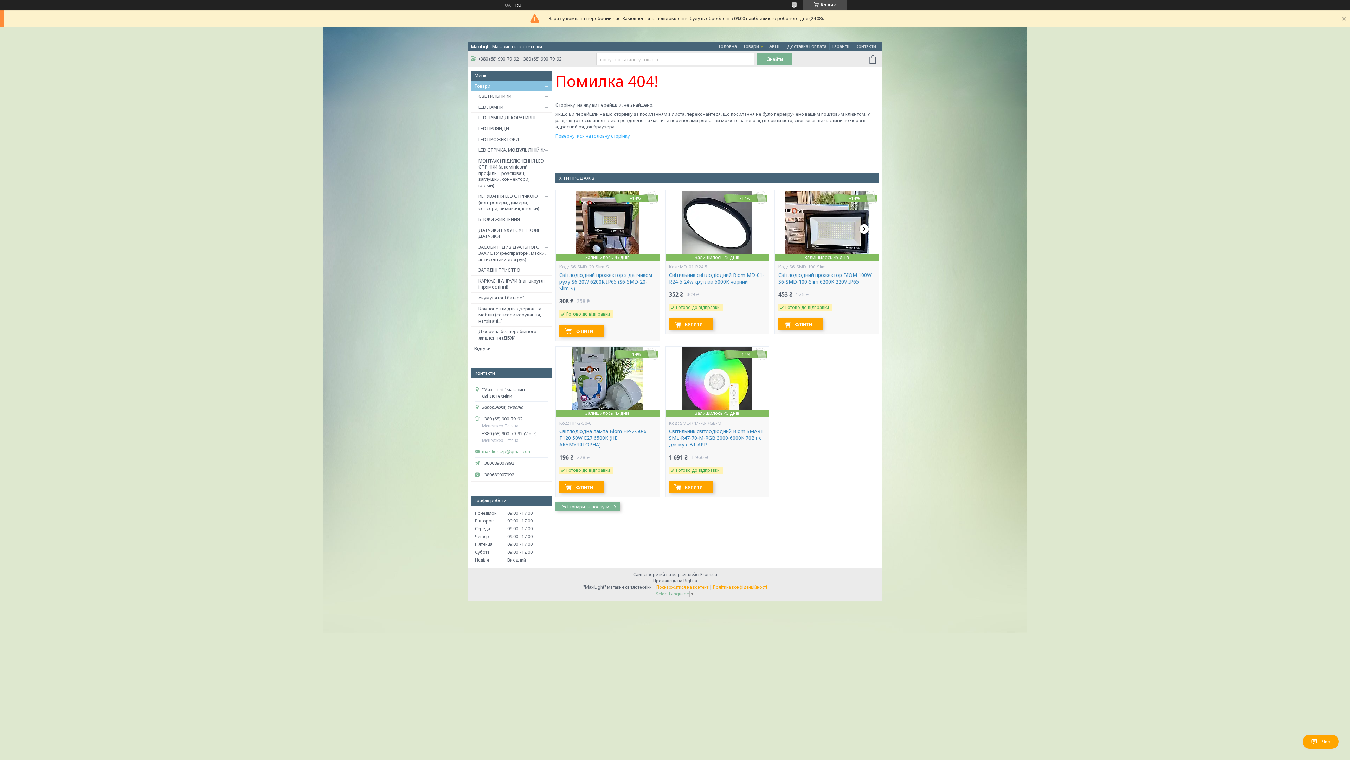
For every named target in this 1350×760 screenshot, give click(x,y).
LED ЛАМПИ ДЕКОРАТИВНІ (506, 117)
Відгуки (482, 348)
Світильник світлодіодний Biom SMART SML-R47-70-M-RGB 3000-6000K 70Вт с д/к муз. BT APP (716, 438)
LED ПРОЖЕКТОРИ (498, 139)
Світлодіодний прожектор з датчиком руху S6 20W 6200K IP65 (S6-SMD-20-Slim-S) (605, 282)
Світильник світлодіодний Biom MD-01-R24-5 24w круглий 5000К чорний (716, 278)
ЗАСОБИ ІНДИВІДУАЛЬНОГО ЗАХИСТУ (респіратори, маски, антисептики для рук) (512, 253)
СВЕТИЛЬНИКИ (495, 96)
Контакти (866, 46)
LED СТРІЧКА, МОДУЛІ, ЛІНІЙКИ (512, 150)
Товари (751, 46)
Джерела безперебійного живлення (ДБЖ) (507, 334)
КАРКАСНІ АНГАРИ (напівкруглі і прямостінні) (511, 284)
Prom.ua (708, 574)
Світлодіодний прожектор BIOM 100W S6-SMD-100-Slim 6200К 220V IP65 (825, 278)
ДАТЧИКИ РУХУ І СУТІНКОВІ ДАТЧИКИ (508, 233)
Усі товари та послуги (585, 507)
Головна (728, 46)
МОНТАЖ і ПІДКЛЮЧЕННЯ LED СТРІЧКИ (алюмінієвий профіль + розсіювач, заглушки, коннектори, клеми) (511, 173)
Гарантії (841, 46)
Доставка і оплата (807, 46)
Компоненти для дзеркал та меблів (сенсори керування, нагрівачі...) (509, 314)
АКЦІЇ (775, 46)
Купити (584, 331)
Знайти (775, 59)
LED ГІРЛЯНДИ (493, 128)
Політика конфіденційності (740, 587)
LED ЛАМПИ (490, 107)
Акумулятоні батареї (501, 297)
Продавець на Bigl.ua (675, 581)
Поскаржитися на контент (682, 587)
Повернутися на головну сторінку (592, 136)
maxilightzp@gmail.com (507, 452)
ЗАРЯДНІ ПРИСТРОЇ (500, 270)
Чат (1326, 742)
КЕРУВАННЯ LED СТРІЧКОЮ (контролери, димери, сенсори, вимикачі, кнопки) (508, 202)
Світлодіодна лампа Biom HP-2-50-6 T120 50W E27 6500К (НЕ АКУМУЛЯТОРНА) (603, 438)
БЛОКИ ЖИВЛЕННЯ (499, 219)
